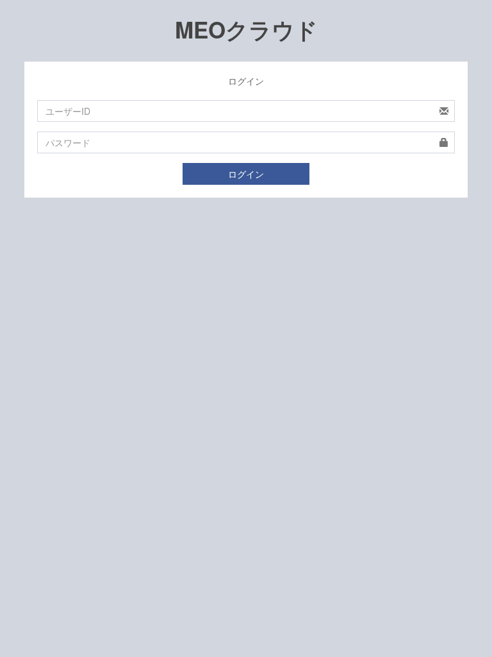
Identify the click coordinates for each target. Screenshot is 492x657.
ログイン (246, 173)
